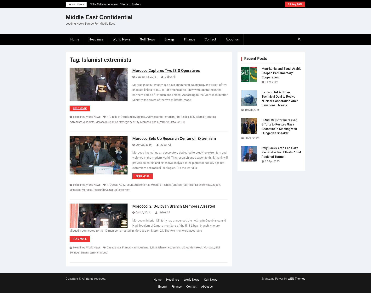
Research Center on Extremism (112, 189)
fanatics (177, 184)
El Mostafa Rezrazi (159, 184)
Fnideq (185, 116)
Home (74, 39)
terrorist (164, 122)
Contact (210, 39)
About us (232, 39)
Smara (85, 252)
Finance (189, 39)
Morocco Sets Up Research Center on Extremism (174, 138)
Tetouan (175, 122)
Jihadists (88, 122)
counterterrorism (164, 116)
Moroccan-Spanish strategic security (117, 122)
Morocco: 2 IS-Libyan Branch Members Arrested (173, 206)
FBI (178, 116)
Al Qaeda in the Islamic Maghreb (126, 116)
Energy (169, 39)
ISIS (192, 116)
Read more (80, 108)
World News (121, 39)
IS (150, 247)
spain (155, 122)
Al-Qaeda (112, 184)
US (183, 122)
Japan (216, 184)
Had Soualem (140, 247)
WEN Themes (296, 278)
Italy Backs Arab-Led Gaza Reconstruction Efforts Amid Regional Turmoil (281, 152)
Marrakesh (196, 247)
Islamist (200, 116)
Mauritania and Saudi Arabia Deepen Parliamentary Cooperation (281, 73)
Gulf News (147, 39)
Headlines (96, 39)
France (126, 247)
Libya (185, 247)
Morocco (145, 122)
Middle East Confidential (99, 17)
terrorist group (98, 252)
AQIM (149, 116)
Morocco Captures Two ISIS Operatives (166, 70)
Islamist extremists (200, 184)
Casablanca (114, 247)
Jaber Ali (170, 76)
